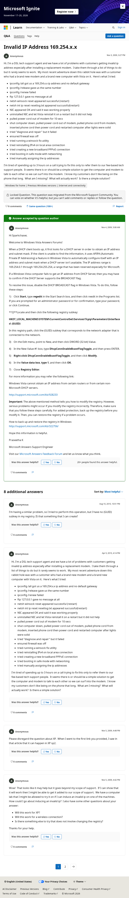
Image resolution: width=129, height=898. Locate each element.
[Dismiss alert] (122, 6)
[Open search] (113, 27)
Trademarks (50, 893)
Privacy (72, 888)
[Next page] (73, 867)
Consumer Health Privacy (95, 888)
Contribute (59, 888)
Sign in (121, 27)
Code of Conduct (28, 893)
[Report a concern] (33, 472)
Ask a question (115, 35)
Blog (45, 888)
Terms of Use (9, 893)
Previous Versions (29, 888)
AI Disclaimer (10, 888)
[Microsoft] (6, 27)
